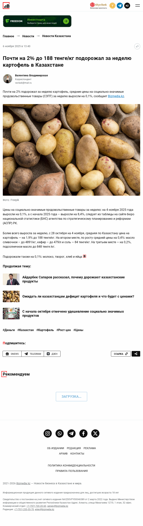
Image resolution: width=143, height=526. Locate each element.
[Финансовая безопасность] (98, 5)
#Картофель (45, 330)
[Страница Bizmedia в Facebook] (83, 433)
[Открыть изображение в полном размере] (71, 150)
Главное (8, 36)
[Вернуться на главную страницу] (137, 46)
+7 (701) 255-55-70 (24, 509)
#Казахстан (26, 330)
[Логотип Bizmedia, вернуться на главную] (6, 5)
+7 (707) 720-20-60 (36, 506)
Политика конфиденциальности (71, 465)
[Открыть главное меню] (137, 5)
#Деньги (9, 330)
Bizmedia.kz (116, 96)
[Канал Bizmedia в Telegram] (71, 433)
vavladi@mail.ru (23, 83)
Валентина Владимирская (31, 75)
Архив (63, 453)
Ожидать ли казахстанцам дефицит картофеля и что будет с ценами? (78, 296)
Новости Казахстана (56, 36)
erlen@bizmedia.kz (44, 509)
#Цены (78, 330)
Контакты (77, 453)
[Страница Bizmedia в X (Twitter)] (95, 433)
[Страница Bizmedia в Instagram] (48, 433)
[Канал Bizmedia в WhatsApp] (59, 433)
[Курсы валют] (112, 5)
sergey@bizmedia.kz (57, 506)
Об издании (55, 448)
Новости (28, 36)
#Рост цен (64, 330)
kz (127, 5)
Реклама (90, 448)
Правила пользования (71, 471)
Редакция (74, 448)
